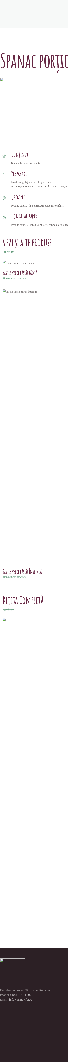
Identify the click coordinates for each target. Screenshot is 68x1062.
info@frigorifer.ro (20, 999)
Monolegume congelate (14, 278)
